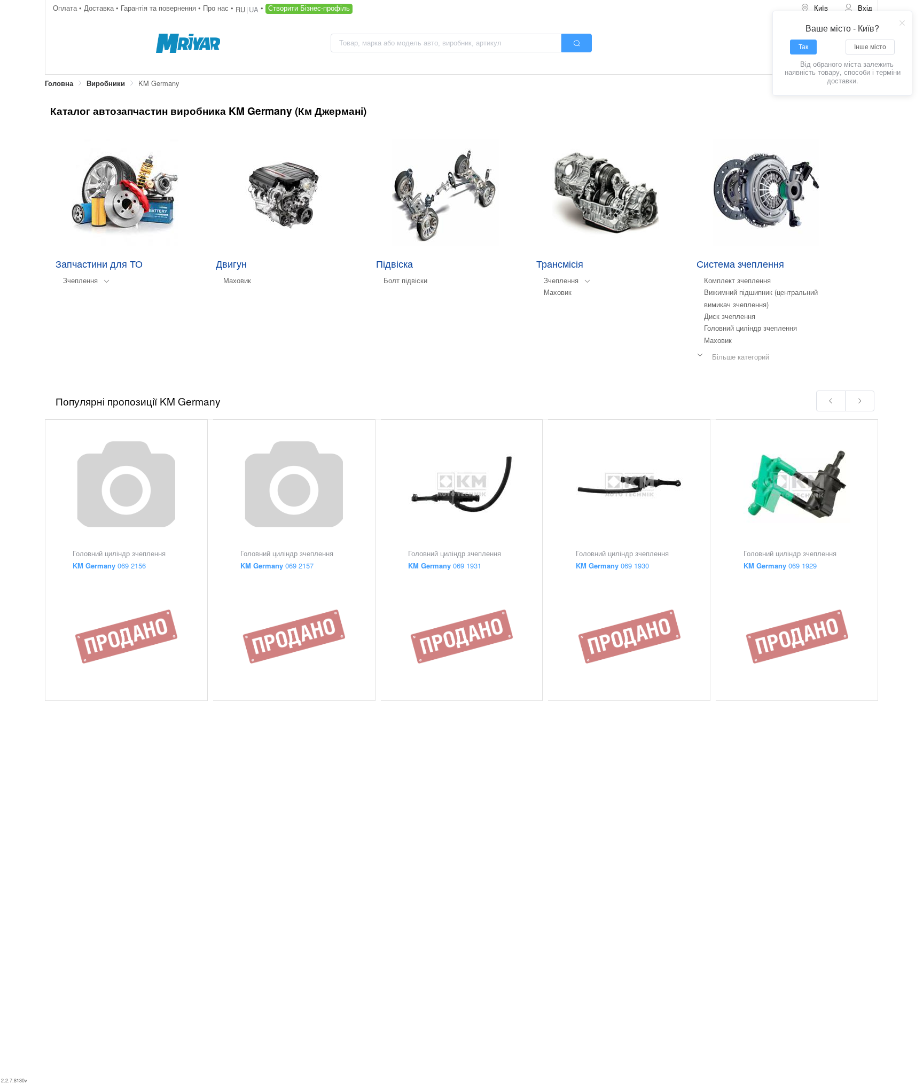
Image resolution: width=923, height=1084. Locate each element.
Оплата (66, 8)
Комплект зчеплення (737, 280)
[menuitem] (815, 8)
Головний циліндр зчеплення (750, 328)
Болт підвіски (405, 280)
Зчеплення (80, 280)
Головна (59, 83)
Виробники (106, 83)
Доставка (100, 8)
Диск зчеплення (729, 316)
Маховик (237, 280)
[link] (59, 83)
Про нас (217, 8)
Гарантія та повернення (159, 8)
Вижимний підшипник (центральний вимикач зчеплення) (761, 298)
